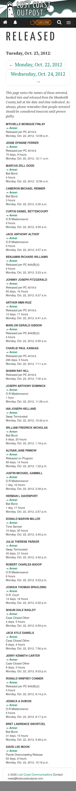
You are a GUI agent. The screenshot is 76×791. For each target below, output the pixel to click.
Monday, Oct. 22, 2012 (35, 64)
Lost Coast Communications (35, 774)
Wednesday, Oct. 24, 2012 (38, 77)
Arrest (13, 128)
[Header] (38, 9)
